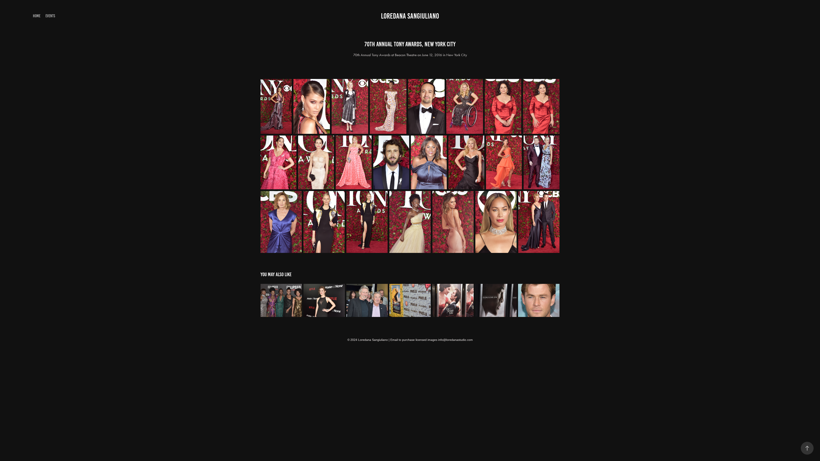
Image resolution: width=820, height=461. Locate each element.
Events (50, 16)
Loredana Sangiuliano (410, 16)
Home (36, 16)
